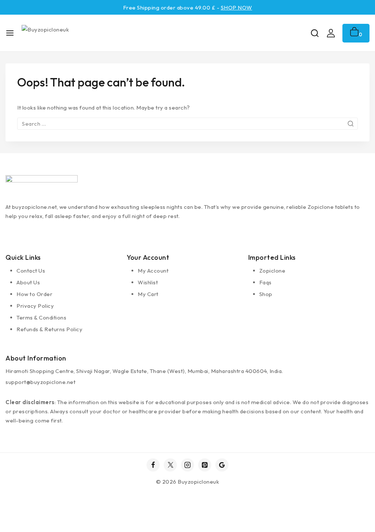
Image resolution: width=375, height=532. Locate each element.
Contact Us (30, 270)
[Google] (222, 465)
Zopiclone (272, 270)
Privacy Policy (35, 305)
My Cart (148, 294)
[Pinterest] (204, 465)
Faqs (265, 282)
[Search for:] (187, 123)
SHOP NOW (236, 7)
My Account (153, 270)
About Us (28, 282)
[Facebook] (153, 465)
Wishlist (148, 282)
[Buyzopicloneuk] (58, 33)
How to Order (34, 294)
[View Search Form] (314, 33)
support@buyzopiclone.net (40, 381)
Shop (265, 294)
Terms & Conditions (41, 317)
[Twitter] (170, 465)
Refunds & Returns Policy (49, 329)
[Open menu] (9, 33)
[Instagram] (187, 465)
